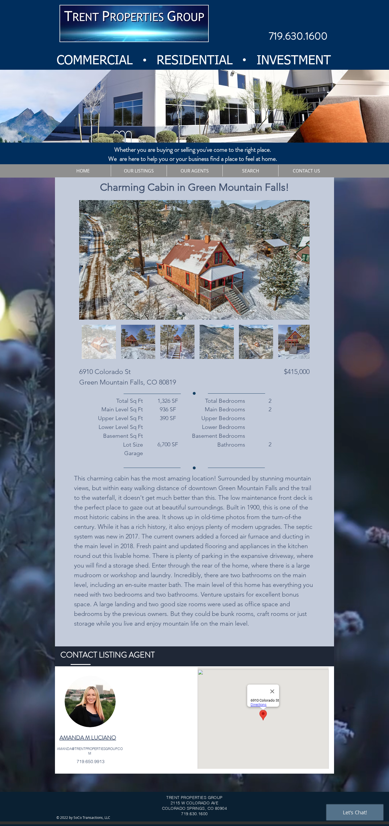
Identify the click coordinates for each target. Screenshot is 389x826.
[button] (139, 170)
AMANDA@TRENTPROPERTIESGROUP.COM (90, 751)
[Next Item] (299, 260)
